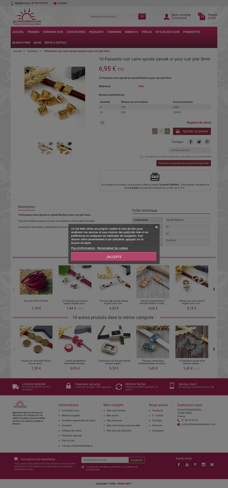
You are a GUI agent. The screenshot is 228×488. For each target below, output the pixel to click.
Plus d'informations (83, 248)
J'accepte (114, 257)
